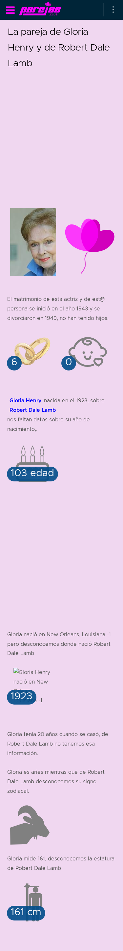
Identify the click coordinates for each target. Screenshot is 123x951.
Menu (10, 10)
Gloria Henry (26, 400)
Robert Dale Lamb (33, 410)
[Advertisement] (61, 132)
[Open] (113, 10)
